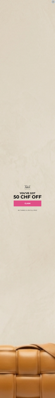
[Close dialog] (53, 2)
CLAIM (27, 203)
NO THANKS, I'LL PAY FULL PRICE (27, 210)
